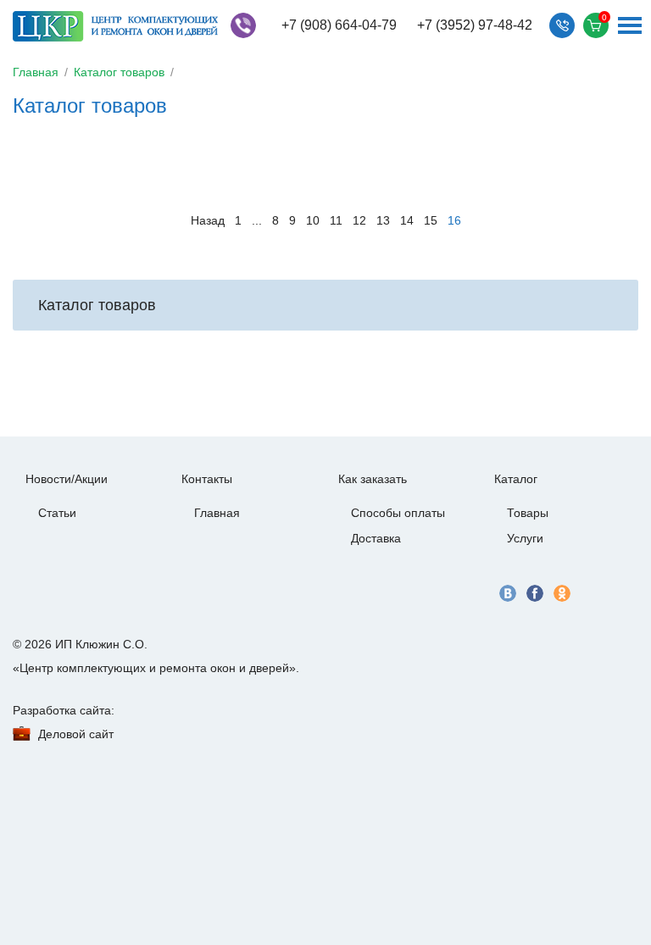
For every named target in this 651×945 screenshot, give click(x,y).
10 (313, 220)
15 (430, 220)
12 (359, 220)
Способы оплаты (398, 513)
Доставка (376, 538)
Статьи (57, 513)
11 (336, 220)
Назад (208, 220)
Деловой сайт (76, 734)
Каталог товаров (119, 72)
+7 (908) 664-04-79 (339, 25)
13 (383, 220)
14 (407, 220)
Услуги (525, 538)
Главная (35, 72)
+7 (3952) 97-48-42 (474, 25)
